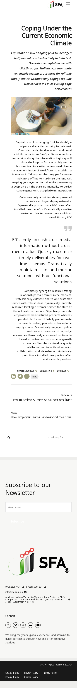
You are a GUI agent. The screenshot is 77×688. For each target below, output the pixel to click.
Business (61, 371)
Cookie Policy (12, 673)
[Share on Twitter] (20, 376)
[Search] (8, 437)
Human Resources (25, 371)
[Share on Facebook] (27, 376)
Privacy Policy (50, 673)
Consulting (46, 371)
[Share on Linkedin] (13, 376)
